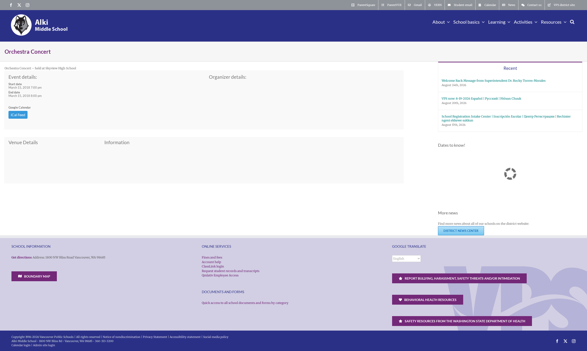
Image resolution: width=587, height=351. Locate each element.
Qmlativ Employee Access (220, 275)
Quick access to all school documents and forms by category (245, 303)
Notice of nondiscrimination (121, 337)
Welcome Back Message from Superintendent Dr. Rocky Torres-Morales (493, 81)
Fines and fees (212, 257)
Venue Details (23, 142)
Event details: (22, 77)
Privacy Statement (155, 337)
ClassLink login (213, 266)
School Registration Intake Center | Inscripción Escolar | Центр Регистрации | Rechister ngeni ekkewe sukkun (506, 118)
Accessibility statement (185, 337)
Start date (15, 84)
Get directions (21, 257)
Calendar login (20, 345)
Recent (510, 68)
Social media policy (215, 337)
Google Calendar (19, 107)
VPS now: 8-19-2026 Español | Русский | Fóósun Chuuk (481, 99)
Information (117, 142)
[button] (572, 21)
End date (14, 92)
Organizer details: (227, 77)
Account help (211, 262)
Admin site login (44, 345)
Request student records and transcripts (230, 271)
